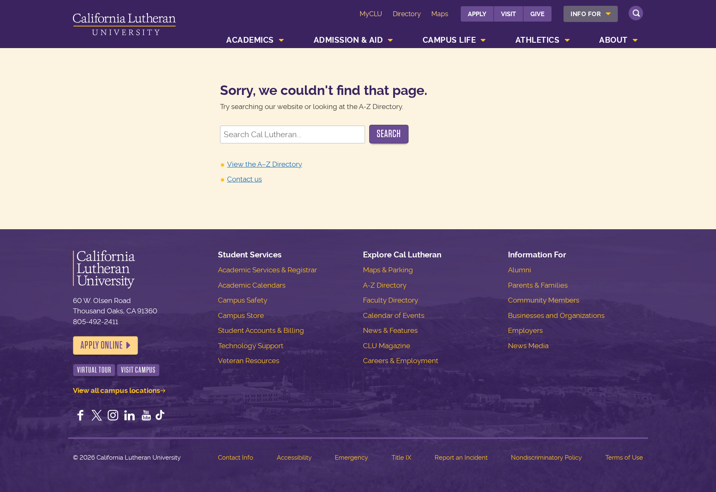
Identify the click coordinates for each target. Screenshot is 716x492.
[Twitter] (97, 416)
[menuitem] (591, 14)
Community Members (543, 300)
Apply (477, 14)
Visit (508, 14)
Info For (586, 14)
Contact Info (235, 457)
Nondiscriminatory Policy (546, 457)
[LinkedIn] (129, 416)
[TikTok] (160, 416)
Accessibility (294, 457)
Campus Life (449, 40)
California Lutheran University (124, 25)
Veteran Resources (248, 360)
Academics (250, 40)
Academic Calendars (251, 285)
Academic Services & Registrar (267, 270)
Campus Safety (242, 300)
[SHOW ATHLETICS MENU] (567, 40)
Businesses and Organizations (556, 315)
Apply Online (101, 345)
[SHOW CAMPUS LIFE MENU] (483, 40)
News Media (528, 346)
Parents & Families (538, 285)
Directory (407, 14)
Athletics (537, 40)
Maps (439, 14)
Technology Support (250, 346)
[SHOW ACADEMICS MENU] (281, 40)
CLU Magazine (386, 346)
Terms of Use (624, 457)
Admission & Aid (348, 40)
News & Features (390, 330)
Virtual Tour (94, 370)
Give (537, 14)
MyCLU (371, 14)
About (613, 40)
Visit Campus (138, 370)
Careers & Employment (400, 360)
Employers (525, 330)
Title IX (401, 457)
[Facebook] (80, 416)
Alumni (519, 270)
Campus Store (241, 315)
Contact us (244, 179)
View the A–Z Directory (264, 164)
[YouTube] (146, 416)
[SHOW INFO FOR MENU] (609, 14)
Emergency (351, 457)
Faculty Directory (390, 300)
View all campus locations (116, 390)
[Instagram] (113, 416)
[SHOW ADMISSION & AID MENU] (391, 40)
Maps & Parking (388, 270)
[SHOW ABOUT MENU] (635, 40)
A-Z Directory (384, 285)
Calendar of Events (393, 315)
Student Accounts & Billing (261, 330)
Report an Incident (461, 457)
